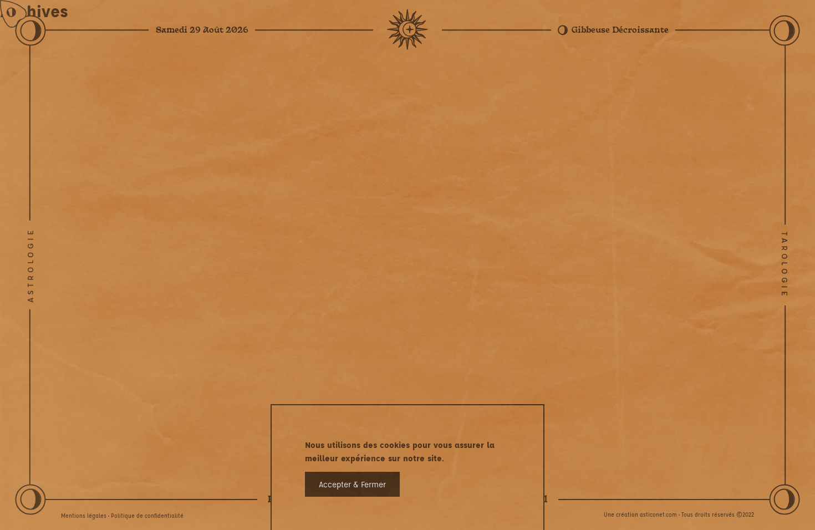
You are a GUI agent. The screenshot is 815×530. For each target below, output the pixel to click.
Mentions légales (83, 515)
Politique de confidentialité (147, 515)
